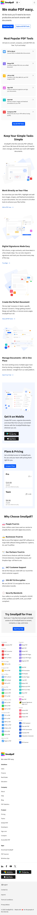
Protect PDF (25, 713)
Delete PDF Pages (26, 654)
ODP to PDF (7, 709)
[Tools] (18, 2)
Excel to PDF (7, 693)
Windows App (5, 858)
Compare (4, 836)
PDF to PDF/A (7, 658)
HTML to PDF (7, 725)
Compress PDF (8, 645)
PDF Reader (25, 674)
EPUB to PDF (7, 728)
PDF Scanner (25, 742)
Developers (4, 827)
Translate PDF (25, 733)
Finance (3, 773)
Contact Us (4, 890)
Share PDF (24, 693)
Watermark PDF (26, 686)
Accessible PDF (5, 840)
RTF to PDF (7, 718)
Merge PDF (24, 645)
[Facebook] (6, 866)
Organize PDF (25, 661)
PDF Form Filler (26, 690)
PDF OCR (6, 654)
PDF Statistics (5, 804)
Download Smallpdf (7, 850)
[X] (15, 866)
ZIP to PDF (7, 731)
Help (2, 796)
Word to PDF (7, 690)
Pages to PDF (7, 741)
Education (4, 782)
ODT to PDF (7, 702)
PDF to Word (7, 677)
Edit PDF (24, 667)
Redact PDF (25, 683)
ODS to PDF (7, 706)
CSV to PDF (7, 734)
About (3, 792)
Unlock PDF (25, 710)
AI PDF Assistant (26, 723)
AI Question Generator (28, 736)
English (5, 885)
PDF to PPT (7, 683)
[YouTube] (11, 866)
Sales (2, 769)
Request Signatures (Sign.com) (27, 703)
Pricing (3, 814)
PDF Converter (8, 651)
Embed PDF (4, 823)
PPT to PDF (7, 696)
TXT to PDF (7, 715)
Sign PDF (24, 699)
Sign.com (4, 831)
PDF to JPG (7, 664)
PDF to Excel (7, 680)
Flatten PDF (25, 717)
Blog (2, 800)
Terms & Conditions (7, 900)
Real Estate (4, 777)
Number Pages (25, 677)
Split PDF (24, 648)
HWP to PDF (7, 722)
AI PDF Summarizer (27, 729)
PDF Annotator (26, 670)
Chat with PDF (25, 726)
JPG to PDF (7, 670)
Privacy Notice (5, 905)
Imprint (3, 895)
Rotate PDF (25, 651)
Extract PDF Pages (26, 658)
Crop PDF (24, 680)
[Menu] (34, 2)
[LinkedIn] (2, 866)
